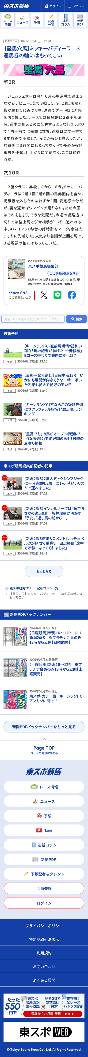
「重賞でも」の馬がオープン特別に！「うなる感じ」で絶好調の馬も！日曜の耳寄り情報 (54, 438)
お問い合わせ (44, 966)
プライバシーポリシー (44, 925)
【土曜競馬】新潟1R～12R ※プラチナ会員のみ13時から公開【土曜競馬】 (55, 669)
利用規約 (44, 953)
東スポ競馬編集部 (43, 266)
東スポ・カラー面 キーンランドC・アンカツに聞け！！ (56, 698)
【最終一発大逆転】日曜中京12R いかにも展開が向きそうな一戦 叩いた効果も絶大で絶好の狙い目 (53, 379)
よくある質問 (44, 980)
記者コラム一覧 (47, 588)
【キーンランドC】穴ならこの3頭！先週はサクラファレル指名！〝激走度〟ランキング (53, 409)
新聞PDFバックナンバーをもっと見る (44, 726)
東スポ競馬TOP (20, 588)
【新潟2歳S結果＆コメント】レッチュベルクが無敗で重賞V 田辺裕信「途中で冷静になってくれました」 (54, 543)
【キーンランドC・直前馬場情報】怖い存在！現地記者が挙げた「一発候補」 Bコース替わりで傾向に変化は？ (55, 350)
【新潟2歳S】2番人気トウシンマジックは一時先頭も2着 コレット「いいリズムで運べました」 (54, 483)
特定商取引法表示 (44, 939)
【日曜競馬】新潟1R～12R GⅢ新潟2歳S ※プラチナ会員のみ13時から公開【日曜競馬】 (55, 637)
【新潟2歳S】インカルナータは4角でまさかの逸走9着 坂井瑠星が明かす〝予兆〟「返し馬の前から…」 (54, 513)
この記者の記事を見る (64, 273)
